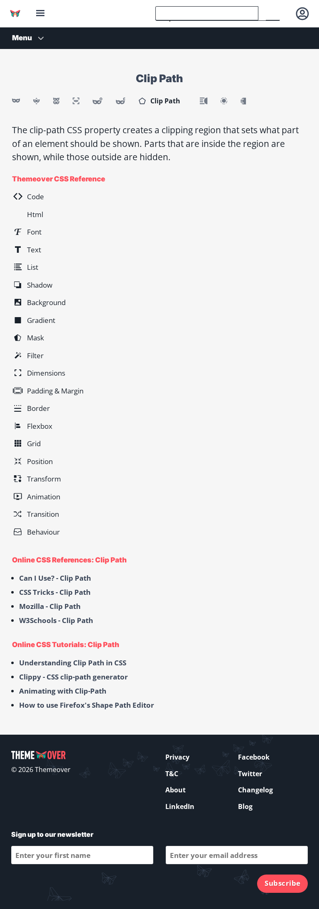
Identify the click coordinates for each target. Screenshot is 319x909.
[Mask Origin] (97, 101)
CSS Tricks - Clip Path (55, 592)
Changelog (255, 789)
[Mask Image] (16, 101)
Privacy (177, 757)
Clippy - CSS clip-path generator (73, 677)
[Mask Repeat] (56, 101)
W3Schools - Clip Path (56, 620)
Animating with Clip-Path (62, 691)
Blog (245, 806)
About (175, 789)
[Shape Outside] (203, 101)
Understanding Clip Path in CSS (72, 662)
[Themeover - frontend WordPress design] (15, 13)
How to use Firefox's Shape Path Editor (86, 705)
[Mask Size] (76, 101)
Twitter (250, 773)
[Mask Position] (36, 101)
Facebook (254, 757)
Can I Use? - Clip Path (55, 578)
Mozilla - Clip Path (50, 606)
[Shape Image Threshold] (243, 101)
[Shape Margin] (224, 101)
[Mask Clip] (120, 101)
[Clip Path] (142, 101)
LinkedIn (179, 806)
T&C (171, 773)
